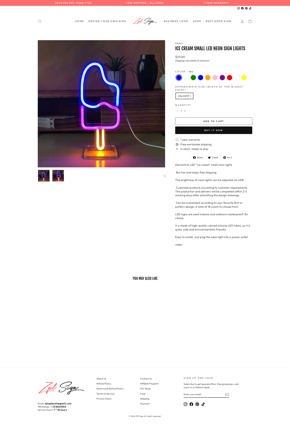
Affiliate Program (149, 383)
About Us (101, 378)
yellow (244, 78)
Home (79, 21)
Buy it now (213, 130)
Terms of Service (105, 393)
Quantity (183, 105)
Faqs (142, 393)
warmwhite (237, 78)
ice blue (201, 78)
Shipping (179, 60)
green (193, 78)
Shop (197, 21)
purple (222, 78)
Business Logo (176, 21)
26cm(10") (184, 96)
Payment (145, 403)
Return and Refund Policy (110, 388)
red (230, 78)
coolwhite (186, 78)
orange (208, 78)
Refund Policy (104, 383)
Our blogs (145, 388)
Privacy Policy (104, 398)
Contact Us (146, 378)
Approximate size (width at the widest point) (209, 88)
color (184, 71)
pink (215, 78)
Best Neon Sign (218, 21)
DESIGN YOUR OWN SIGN (107, 21)
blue (179, 78)
